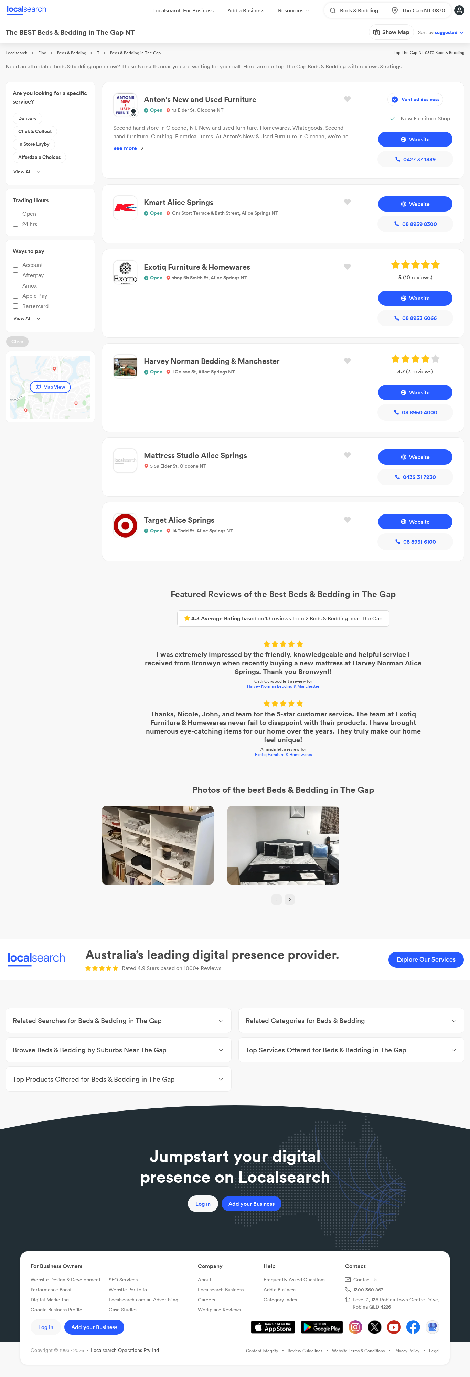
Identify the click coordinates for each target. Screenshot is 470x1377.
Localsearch (17, 52)
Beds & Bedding (71, 52)
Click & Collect (35, 131)
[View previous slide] (276, 899)
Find (42, 52)
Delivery (27, 118)
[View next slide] (290, 899)
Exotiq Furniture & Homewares (283, 754)
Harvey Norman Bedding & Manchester (283, 686)
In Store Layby (34, 144)
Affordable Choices (39, 157)
